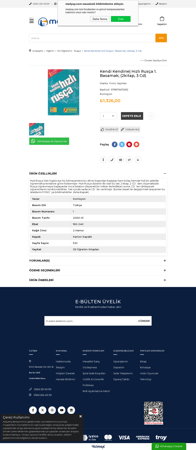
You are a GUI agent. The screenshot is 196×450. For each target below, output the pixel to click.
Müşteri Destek (65, 373)
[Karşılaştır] (129, 159)
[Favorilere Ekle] (151, 116)
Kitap (143, 361)
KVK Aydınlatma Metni (96, 391)
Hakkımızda (63, 361)
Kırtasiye (145, 367)
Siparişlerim (144, 3)
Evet (120, 18)
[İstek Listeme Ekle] (120, 159)
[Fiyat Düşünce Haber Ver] (137, 159)
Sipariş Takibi (121, 379)
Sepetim (118, 367)
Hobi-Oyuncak (149, 373)
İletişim (163, 3)
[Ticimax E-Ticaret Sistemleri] (98, 447)
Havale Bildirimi (65, 379)
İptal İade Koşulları (94, 373)
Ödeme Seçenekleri (44, 270)
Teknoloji (145, 379)
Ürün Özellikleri (43, 173)
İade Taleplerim (123, 373)
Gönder (144, 320)
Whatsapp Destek (171, 446)
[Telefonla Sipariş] (112, 159)
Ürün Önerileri (41, 280)
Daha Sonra (100, 18)
